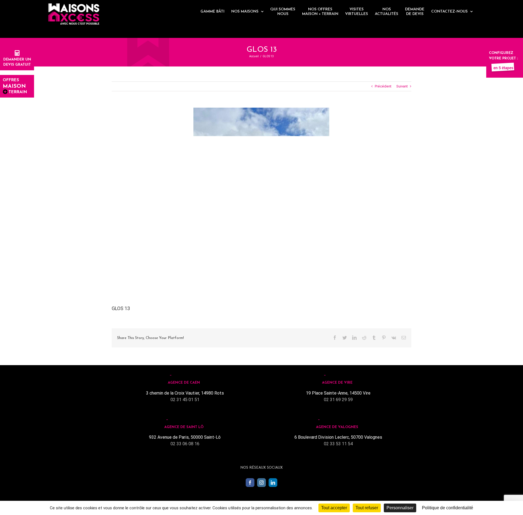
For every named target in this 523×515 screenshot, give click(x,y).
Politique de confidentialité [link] (447, 507)
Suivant (402, 86)
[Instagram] (261, 482)
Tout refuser (366, 507)
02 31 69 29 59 (338, 399)
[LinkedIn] (273, 482)
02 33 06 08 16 (185, 443)
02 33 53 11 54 (338, 443)
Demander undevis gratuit (17, 62)
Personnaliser (400, 507)
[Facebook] (250, 482)
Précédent (383, 86)
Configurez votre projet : (503, 55)
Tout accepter (334, 507)
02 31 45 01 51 (185, 399)
